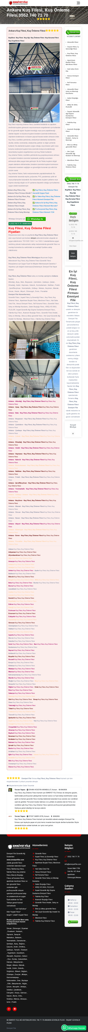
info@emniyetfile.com (73, 864)
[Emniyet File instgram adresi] (73, 434)
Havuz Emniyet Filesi (72, 77)
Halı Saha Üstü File (72, 70)
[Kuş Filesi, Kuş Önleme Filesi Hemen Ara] (73, 32)
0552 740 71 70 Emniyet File (73, 185)
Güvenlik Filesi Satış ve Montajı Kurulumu (72, 91)
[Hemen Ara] (73, 922)
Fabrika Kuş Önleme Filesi (71, 166)
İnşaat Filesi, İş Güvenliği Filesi (72, 48)
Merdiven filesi (73, 160)
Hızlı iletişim (73, 254)
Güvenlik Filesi (72, 42)
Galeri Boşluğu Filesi (72, 99)
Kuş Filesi (10, 909)
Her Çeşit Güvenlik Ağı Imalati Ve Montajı (73, 153)
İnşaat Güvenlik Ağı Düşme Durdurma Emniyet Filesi (72, 114)
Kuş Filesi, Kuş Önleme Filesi (31, 402)
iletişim (33, 238)
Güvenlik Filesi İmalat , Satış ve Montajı (72, 138)
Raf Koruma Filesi (71, 83)
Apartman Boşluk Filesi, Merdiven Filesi (71, 62)
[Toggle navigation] (79, 3)
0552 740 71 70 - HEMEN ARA (21, 224)
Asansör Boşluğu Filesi (73, 130)
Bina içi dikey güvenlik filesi (71, 146)
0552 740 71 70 (73, 857)
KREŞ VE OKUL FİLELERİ (72, 106)
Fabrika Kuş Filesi (71, 123)
